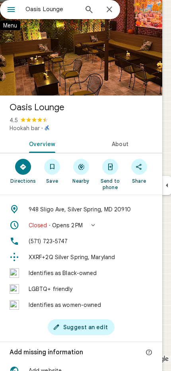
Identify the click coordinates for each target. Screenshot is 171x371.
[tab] (41, 143)
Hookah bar (25, 128)
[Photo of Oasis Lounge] (81, 48)
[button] (81, 225)
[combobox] (51, 9)
